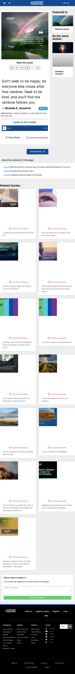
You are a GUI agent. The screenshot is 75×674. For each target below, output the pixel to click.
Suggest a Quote (42, 611)
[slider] (27, 128)
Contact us (44, 663)
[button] (4, 3)
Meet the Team (29, 663)
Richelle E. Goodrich (59, 72)
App (46, 616)
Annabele (66, 167)
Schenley (7, 175)
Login (65, 611)
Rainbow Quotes (62, 29)
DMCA (47, 667)
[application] (25, 128)
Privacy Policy (59, 663)
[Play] (4, 128)
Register (56, 611)
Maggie (6, 171)
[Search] (70, 626)
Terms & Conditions (32, 667)
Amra (6, 167)
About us (28, 611)
